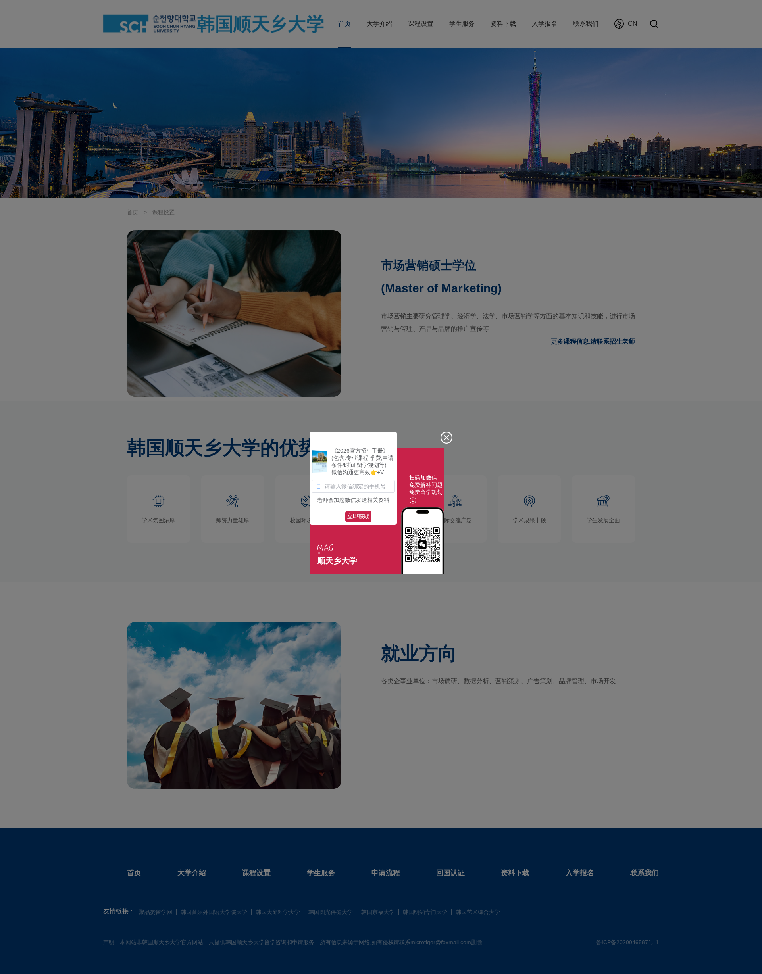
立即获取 (358, 516)
